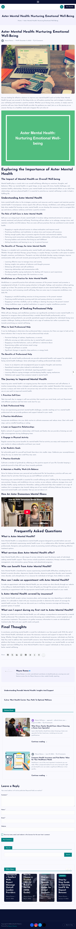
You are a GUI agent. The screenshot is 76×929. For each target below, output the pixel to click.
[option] (14, 888)
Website (3, 826)
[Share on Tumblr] (34, 655)
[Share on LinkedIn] (17, 655)
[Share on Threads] (39, 655)
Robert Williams (40, 720)
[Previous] (67, 869)
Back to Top (69, 925)
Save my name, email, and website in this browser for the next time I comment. (27, 834)
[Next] (70, 869)
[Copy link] (43, 655)
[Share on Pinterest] (25, 655)
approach (49, 720)
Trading (47, 875)
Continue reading (38, 742)
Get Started (69, 6)
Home (20, 20)
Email (3, 818)
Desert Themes (12, 926)
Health (17, 40)
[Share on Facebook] (8, 655)
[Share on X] (12, 655)
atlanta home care (59, 720)
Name (3, 809)
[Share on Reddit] (30, 655)
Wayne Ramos (9, 40)
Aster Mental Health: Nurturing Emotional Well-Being (41, 20)
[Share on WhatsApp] (21, 655)
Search (8, 848)
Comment (4, 795)
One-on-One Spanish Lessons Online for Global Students (31, 885)
